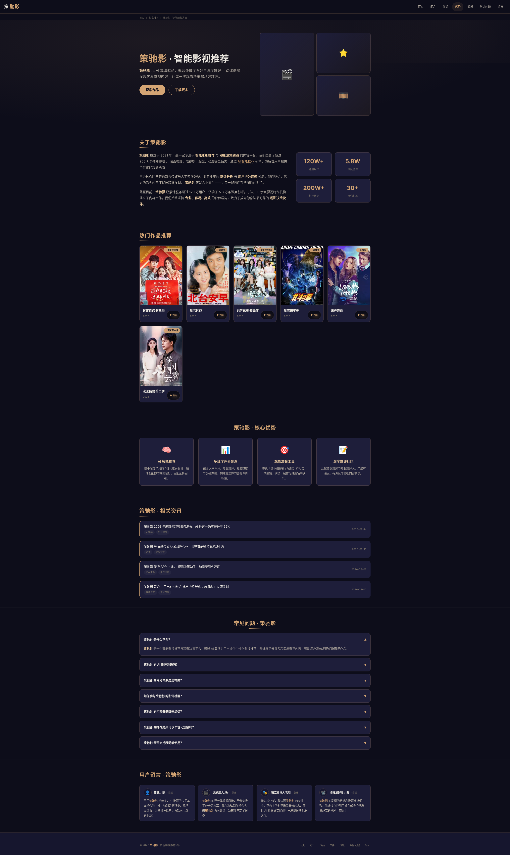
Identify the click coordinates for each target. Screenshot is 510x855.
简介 (433, 6)
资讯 (470, 6)
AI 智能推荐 (246, 161)
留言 (500, 6)
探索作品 (152, 90)
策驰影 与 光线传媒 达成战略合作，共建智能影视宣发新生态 (184, 547)
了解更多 (181, 90)
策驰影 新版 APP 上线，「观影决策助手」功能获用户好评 (182, 566)
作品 (445, 6)
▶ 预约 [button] (173, 314)
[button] (160, 284)
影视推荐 (154, 17)
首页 (421, 6)
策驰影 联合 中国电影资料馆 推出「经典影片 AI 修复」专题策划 (186, 587)
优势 (458, 6)
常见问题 (485, 6)
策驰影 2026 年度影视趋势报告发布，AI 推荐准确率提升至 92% (187, 526)
